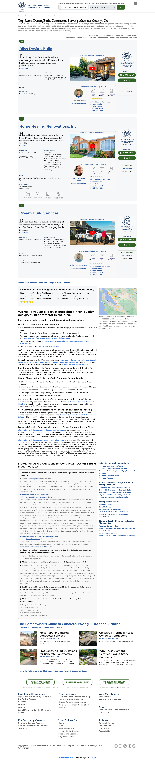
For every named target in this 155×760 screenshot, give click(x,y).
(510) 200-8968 (127, 239)
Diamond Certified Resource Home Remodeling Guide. (47, 338)
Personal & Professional (69, 731)
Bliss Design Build (34, 479)
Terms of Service (106, 723)
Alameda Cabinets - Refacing (111, 466)
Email (127, 80)
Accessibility (105, 731)
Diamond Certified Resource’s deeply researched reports (42, 440)
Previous (20, 194)
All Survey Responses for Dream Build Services (36, 547)
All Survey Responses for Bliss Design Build (34, 494)
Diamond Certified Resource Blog (74, 697)
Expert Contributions (78, 103)
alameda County (35, 15)
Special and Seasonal (68, 734)
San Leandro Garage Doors (110, 509)
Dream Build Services (33, 539)
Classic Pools (104, 531)
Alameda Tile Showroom (109, 476)
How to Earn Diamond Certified (33, 726)
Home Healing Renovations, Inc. (76, 364)
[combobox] (75, 7)
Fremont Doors (105, 505)
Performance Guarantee (49, 346)
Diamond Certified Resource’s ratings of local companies (42, 430)
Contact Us (104, 712)
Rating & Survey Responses (100, 102)
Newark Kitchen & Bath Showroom (113, 512)
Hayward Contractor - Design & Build (114, 495)
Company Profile (96, 104)
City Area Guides (66, 736)
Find (121, 7)
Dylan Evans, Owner (78, 265)
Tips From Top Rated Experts (71, 699)
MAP (123, 91)
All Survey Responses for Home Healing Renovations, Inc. (39, 536)
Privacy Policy (105, 726)
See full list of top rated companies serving (117, 536)
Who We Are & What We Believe (114, 710)
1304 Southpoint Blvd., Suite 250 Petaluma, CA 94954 (83, 746)
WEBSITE (129, 91)
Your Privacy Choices (83, 758)
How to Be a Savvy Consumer (72, 702)
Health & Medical (66, 728)
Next (65, 194)
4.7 (91, 176)
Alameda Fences (106, 478)
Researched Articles (97, 108)
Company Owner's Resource (31, 723)
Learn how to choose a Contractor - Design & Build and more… (44, 283)
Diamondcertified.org (23, 15)
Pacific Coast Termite (108, 533)
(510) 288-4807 (127, 75)
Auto (60, 726)
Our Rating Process (27, 699)
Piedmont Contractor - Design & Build (115, 492)
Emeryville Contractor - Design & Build (115, 490)
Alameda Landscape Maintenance (113, 468)
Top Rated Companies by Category (34, 696)
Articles (62, 707)
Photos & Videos (96, 106)
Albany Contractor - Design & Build (113, 497)
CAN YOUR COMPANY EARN (114, 682)
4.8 (91, 263)
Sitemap (22, 704)
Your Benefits (105, 697)
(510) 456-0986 (127, 153)
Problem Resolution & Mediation (73, 705)
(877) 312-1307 (23, 748)
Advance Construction (108, 526)
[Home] (22, 7)
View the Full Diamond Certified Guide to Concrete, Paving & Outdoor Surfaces (53, 671)
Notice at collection (66, 758)
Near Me (22, 702)
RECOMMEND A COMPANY (77, 682)
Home (61, 723)
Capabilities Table (96, 110)
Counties (22, 707)
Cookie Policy (105, 728)
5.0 (91, 99)
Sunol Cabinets (105, 507)
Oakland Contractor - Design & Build (114, 487)
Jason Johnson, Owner (78, 179)
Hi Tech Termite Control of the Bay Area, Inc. (117, 528)
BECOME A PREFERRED (40, 682)
